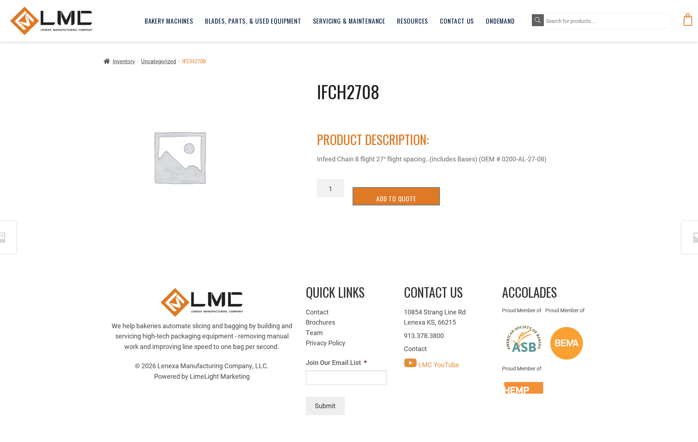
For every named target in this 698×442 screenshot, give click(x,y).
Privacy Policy (325, 342)
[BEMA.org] (567, 343)
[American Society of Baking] (523, 339)
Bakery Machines (169, 20)
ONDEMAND (500, 20)
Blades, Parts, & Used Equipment (253, 20)
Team (314, 332)
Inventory (124, 61)
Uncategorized (158, 61)
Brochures (320, 322)
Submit (325, 405)
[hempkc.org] (523, 388)
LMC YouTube (438, 364)
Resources (412, 20)
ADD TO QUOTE (396, 198)
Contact (317, 312)
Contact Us (457, 20)
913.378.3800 (424, 335)
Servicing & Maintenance (349, 20)
